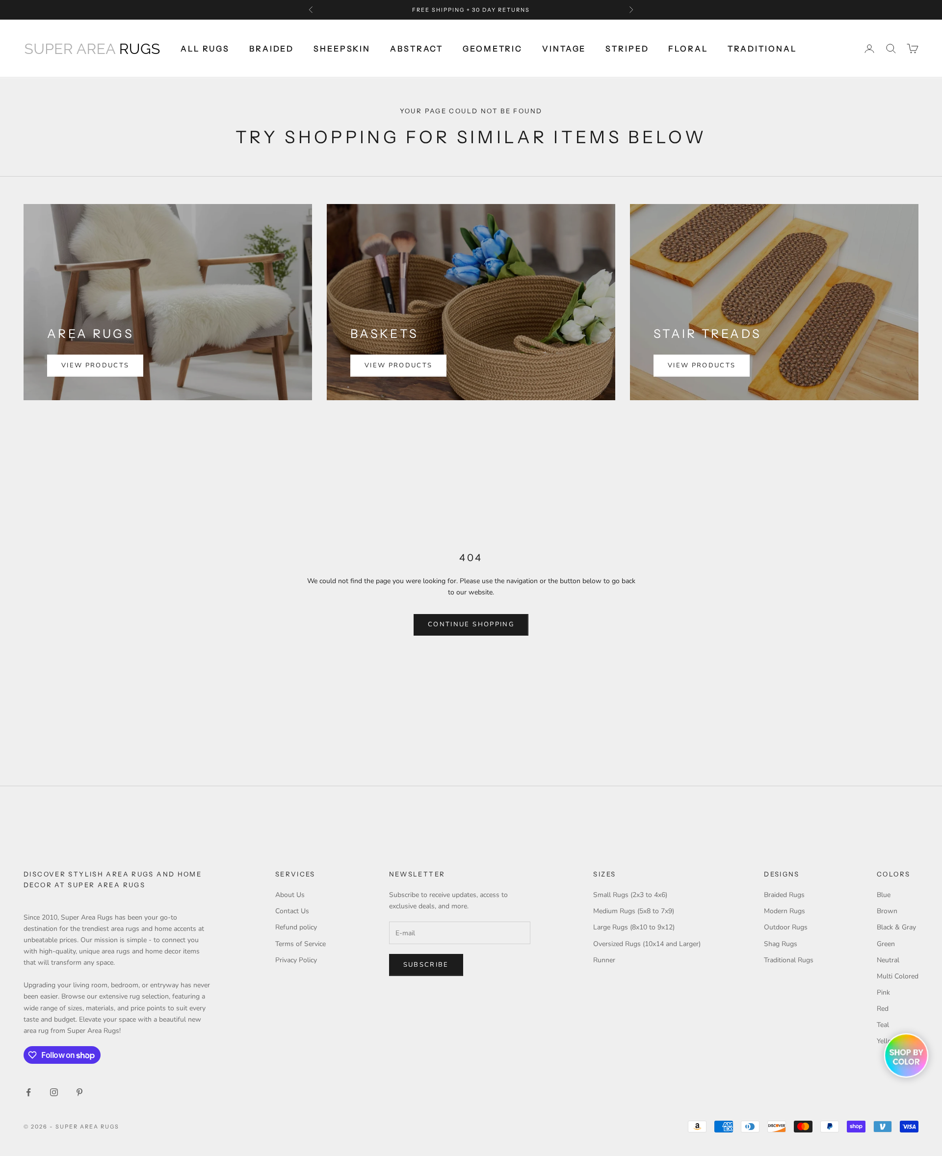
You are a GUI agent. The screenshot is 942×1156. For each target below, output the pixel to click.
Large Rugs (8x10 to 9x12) (634, 927)
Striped (627, 48)
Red (883, 1008)
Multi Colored (897, 976)
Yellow (887, 1041)
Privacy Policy (296, 960)
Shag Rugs (780, 944)
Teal (883, 1024)
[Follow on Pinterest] (79, 1092)
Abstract (416, 48)
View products (95, 365)
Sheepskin (342, 48)
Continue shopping (471, 624)
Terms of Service (300, 944)
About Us (290, 894)
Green (886, 944)
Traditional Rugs (788, 960)
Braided (271, 48)
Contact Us (292, 911)
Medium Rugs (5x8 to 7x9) (633, 911)
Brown (887, 911)
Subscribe (426, 964)
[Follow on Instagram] (54, 1092)
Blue (883, 894)
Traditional (762, 48)
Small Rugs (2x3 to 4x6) (630, 894)
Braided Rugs (784, 894)
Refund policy (296, 927)
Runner (604, 960)
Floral (687, 48)
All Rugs (205, 48)
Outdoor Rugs (786, 927)
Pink (883, 992)
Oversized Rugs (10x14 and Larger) (647, 944)
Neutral (888, 960)
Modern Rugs (784, 911)
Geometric (493, 48)
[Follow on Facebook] (28, 1092)
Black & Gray (896, 927)
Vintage (564, 48)
